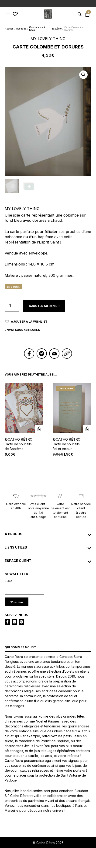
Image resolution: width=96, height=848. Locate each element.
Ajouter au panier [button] (87, 429)
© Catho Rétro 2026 (48, 843)
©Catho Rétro (18, 439)
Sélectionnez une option (39, 429)
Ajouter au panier (44, 306)
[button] (8, 14)
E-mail (9, 581)
